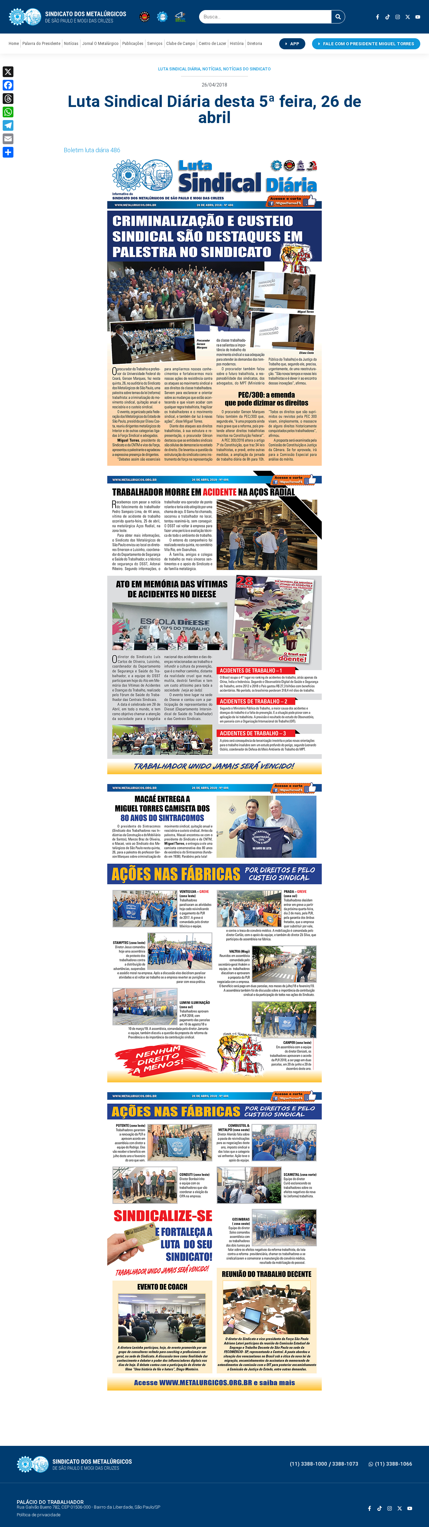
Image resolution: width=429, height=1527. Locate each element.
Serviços (155, 43)
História (237, 43)
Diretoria (254, 43)
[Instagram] (397, 16)
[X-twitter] (407, 16)
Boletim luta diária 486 (92, 150)
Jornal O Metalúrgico (100, 43)
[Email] (8, 139)
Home (14, 43)
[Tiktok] (387, 16)
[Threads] (8, 98)
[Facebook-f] (377, 16)
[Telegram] (8, 125)
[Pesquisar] (338, 16)
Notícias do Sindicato (247, 69)
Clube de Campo (180, 43)
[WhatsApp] (8, 112)
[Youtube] (417, 16)
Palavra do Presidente (41, 43)
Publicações (132, 43)
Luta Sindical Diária (179, 69)
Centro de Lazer (212, 43)
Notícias (71, 43)
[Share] (8, 152)
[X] (8, 71)
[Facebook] (8, 85)
